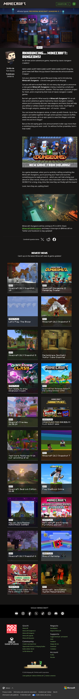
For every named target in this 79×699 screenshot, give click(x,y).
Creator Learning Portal (29, 644)
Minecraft (25, 628)
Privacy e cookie (7, 692)
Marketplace (54, 628)
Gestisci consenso (50, 676)
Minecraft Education (28, 638)
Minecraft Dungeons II (29, 631)
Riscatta (52, 657)
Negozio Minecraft (55, 631)
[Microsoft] (69, 687)
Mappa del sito (54, 644)
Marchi (55, 692)
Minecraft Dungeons (28, 633)
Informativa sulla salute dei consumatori (25, 692)
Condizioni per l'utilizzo (45, 692)
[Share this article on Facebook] (54, 239)
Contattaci (53, 649)
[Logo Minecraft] (14, 4)
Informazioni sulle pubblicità (10, 695)
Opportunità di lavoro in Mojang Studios (34, 646)
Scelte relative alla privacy (43, 695)
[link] (16, 613)
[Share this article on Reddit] (48, 239)
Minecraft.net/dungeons (31, 228)
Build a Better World (28, 649)
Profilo (52, 655)
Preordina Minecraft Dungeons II (44, 11)
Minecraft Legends (28, 636)
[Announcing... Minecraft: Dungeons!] (49, 152)
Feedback (53, 641)
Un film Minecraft (28, 651)
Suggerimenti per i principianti (59, 637)
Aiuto (51, 639)
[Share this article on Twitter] (42, 239)
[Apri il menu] (74, 4)
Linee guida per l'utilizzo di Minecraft (33, 676)
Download (53, 646)
